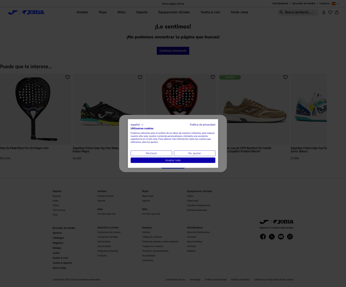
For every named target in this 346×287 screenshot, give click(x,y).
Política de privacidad (202, 124)
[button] (137, 125)
